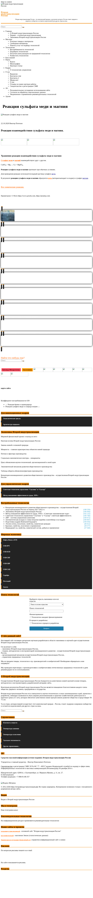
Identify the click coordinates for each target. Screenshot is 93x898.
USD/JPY (6, 546)
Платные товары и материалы (21, 41)
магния (85, 178)
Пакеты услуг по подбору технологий (24, 45)
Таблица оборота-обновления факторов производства (22, 471)
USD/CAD (6, 569)
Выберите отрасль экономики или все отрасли (44, 600)
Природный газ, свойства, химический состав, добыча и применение (32, 528)
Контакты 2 (14, 78)
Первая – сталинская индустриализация (25, 35)
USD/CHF (6, 557)
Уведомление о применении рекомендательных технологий (33, 94)
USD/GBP (6, 563)
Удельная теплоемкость (11, 740)
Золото (5, 587)
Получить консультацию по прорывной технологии (30, 54)
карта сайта (6, 388)
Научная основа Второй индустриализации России (20, 441)
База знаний (10, 58)
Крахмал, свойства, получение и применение (23, 526)
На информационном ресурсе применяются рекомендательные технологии (30, 821)
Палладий (6, 581)
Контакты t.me (15, 76)
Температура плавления (12, 734)
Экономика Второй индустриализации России (28, 37)
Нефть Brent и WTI (10, 540)
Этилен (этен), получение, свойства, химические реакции (27, 524)
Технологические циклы (12, 418)
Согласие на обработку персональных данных (28, 92)
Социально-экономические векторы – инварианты (20, 458)
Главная (8, 31)
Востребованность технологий (22, 49)
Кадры (8, 68)
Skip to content (6, 2)
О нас (7, 72)
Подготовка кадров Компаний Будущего (21, 522)
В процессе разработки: (38, 620)
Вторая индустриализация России (10, 14)
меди (53, 174)
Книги (12, 62)
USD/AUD (6, 552)
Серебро (6, 575)
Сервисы (4, 895)
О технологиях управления (20, 70)
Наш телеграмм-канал (9, 810)
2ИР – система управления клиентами (20, 518)
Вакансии (14, 74)
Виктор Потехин (16, 123)
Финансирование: (36, 614)
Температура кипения (11, 728)
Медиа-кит (14, 80)
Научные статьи (16, 66)
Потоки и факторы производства (13, 454)
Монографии (15, 64)
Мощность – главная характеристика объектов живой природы (25, 449)
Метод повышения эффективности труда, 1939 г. (20, 495)
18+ (6, 88)
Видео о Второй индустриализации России (17, 799)
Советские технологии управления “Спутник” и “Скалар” (24, 489)
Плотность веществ (10, 723)
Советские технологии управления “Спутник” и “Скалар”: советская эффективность (38, 516)
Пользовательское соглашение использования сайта (30, 90)
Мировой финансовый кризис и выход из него (19, 437)
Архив (8, 96)
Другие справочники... (11, 746)
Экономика (5, 873)
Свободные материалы (19, 43)
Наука (7, 60)
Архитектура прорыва (11, 424)
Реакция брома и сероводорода (18, 404)
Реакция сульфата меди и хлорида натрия (22, 407)
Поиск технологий (36, 608)
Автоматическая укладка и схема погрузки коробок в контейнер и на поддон (35, 520)
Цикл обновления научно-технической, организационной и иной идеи (28, 462)
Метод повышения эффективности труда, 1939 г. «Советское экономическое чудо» (37, 514)
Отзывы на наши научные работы (23, 84)
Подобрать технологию (19, 52)
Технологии (10, 47)
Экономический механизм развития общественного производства (26, 467)
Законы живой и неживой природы (14, 445)
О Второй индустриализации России (24, 33)
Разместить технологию (19, 56)
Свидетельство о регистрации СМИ (24, 86)
